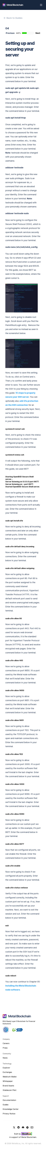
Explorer (6, 1068)
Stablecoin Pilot (9, 1090)
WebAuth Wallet (10, 1077)
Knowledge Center (11, 1109)
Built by (17, 1134)
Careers (6, 1043)
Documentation (9, 1100)
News (5, 1058)
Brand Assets (8, 1086)
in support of (15, 1137)
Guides (5, 1105)
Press (5, 1048)
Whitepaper (8, 1081)
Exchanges (7, 1072)
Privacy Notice (9, 1113)
